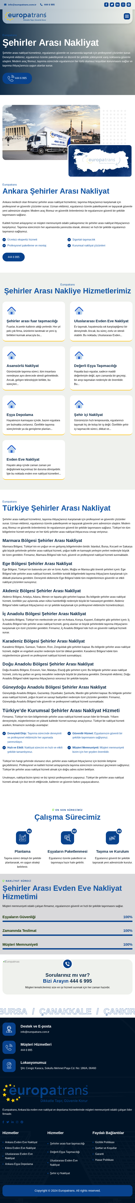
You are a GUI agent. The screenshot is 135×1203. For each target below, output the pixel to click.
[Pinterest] (129, 4)
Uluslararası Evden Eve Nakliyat (19, 1156)
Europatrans (66, 1190)
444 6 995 (49, 4)
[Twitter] (112, 4)
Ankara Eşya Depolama (19, 1164)
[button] (127, 16)
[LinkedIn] (117, 4)
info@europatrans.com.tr (21, 4)
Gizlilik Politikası (104, 1142)
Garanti (99, 1154)
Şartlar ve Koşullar (106, 1148)
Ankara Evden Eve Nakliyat (21, 1142)
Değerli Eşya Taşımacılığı (65, 1152)
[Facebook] (106, 4)
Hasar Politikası (104, 1159)
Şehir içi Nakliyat (60, 1173)
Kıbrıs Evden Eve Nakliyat (20, 1148)
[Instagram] (123, 4)
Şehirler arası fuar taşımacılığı (67, 1143)
